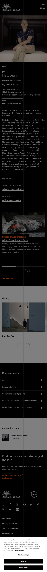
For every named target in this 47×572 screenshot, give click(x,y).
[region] (23, 554)
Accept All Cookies (23, 568)
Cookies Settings (23, 555)
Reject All (23, 561)
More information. (19, 551)
